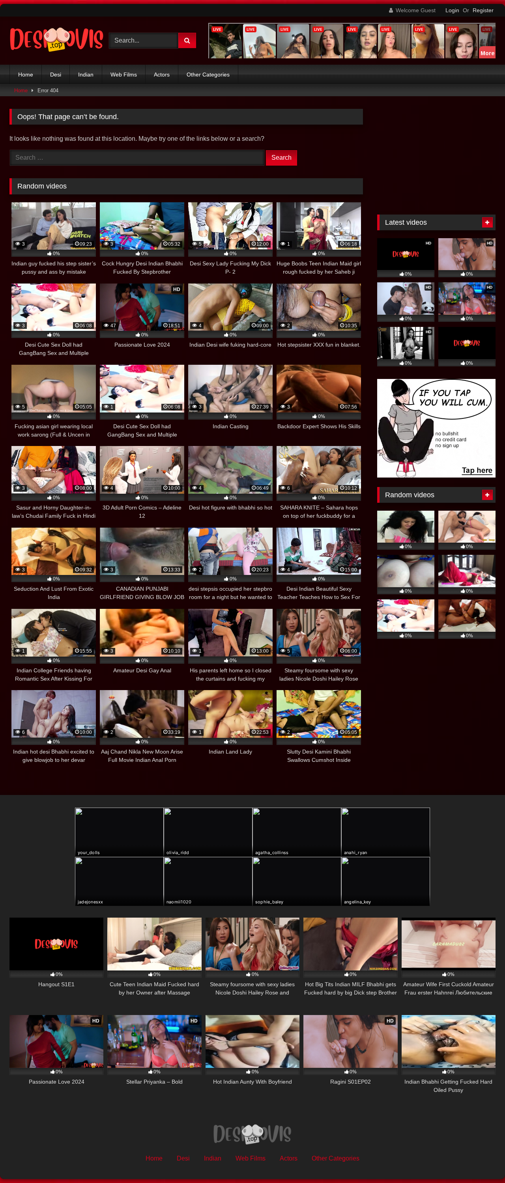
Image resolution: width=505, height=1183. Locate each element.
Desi (55, 74)
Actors (162, 74)
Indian (86, 74)
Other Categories (208, 74)
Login (452, 10)
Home (25, 74)
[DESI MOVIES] (56, 40)
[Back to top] (480, 1159)
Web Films (123, 74)
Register (483, 10)
